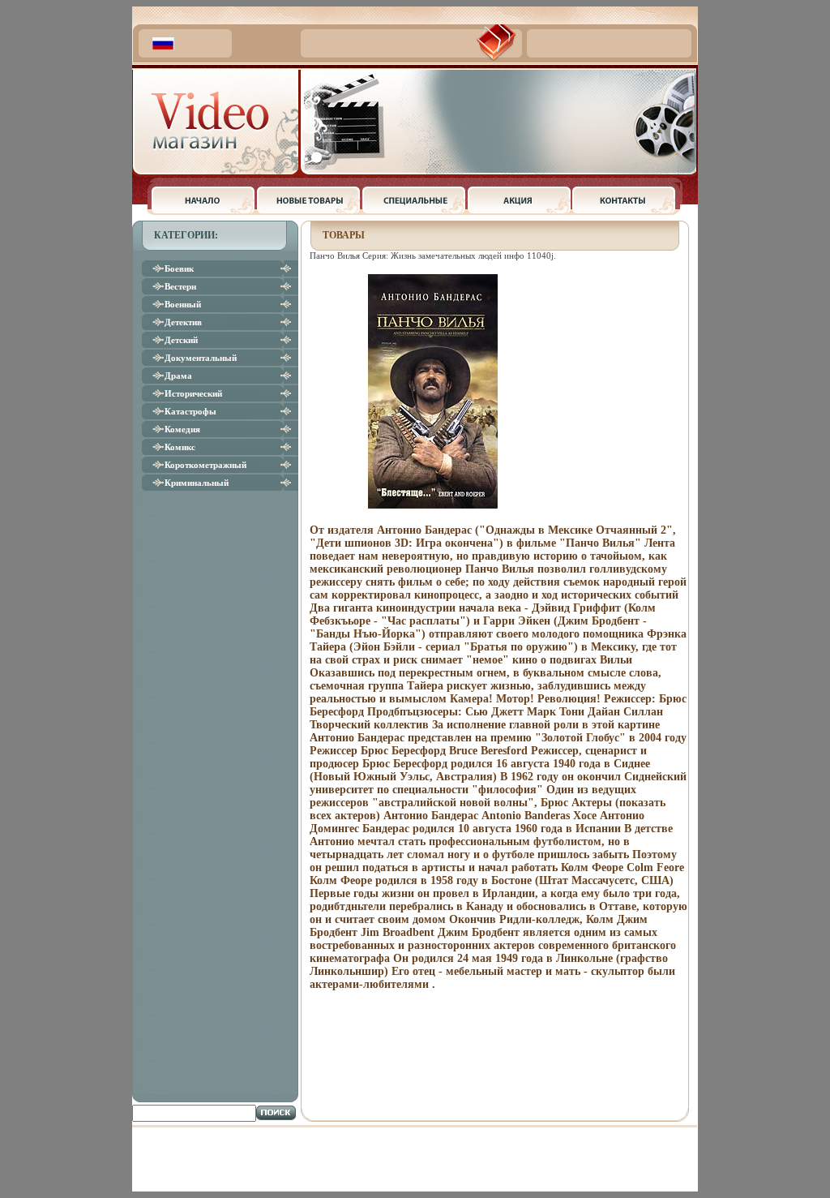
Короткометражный (205, 465)
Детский (181, 340)
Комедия (182, 429)
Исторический (193, 393)
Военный (183, 304)
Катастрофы (190, 411)
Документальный (201, 358)
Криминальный (197, 482)
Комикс (180, 447)
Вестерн (180, 286)
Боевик (179, 268)
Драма (178, 375)
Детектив (183, 322)
